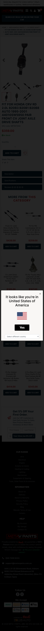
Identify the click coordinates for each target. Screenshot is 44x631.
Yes (22, 327)
